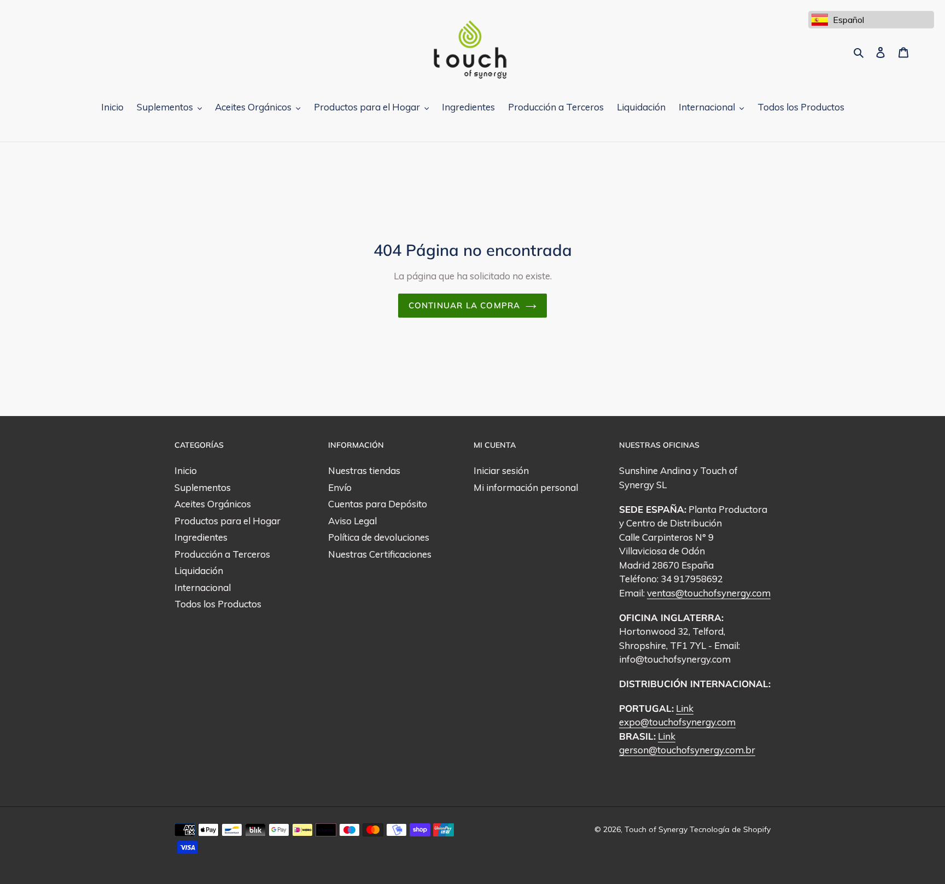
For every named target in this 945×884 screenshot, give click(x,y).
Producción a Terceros (222, 554)
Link (684, 708)
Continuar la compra (465, 305)
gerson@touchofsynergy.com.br (687, 750)
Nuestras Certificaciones (379, 554)
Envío (340, 487)
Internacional (202, 587)
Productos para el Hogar (227, 520)
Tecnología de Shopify (730, 829)
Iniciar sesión (501, 470)
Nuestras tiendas (364, 470)
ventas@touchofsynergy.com (709, 593)
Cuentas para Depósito (377, 504)
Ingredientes (201, 537)
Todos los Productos (217, 604)
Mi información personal (526, 487)
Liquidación (198, 570)
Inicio (185, 470)
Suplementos (202, 487)
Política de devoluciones (378, 537)
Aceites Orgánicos (212, 504)
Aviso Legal (352, 520)
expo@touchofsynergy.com (677, 722)
